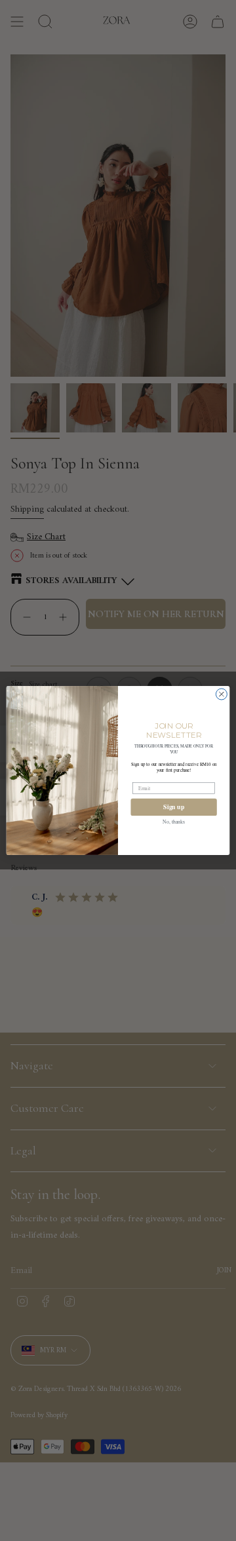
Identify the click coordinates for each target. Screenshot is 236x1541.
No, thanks (174, 821)
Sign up (173, 807)
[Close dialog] (221, 694)
